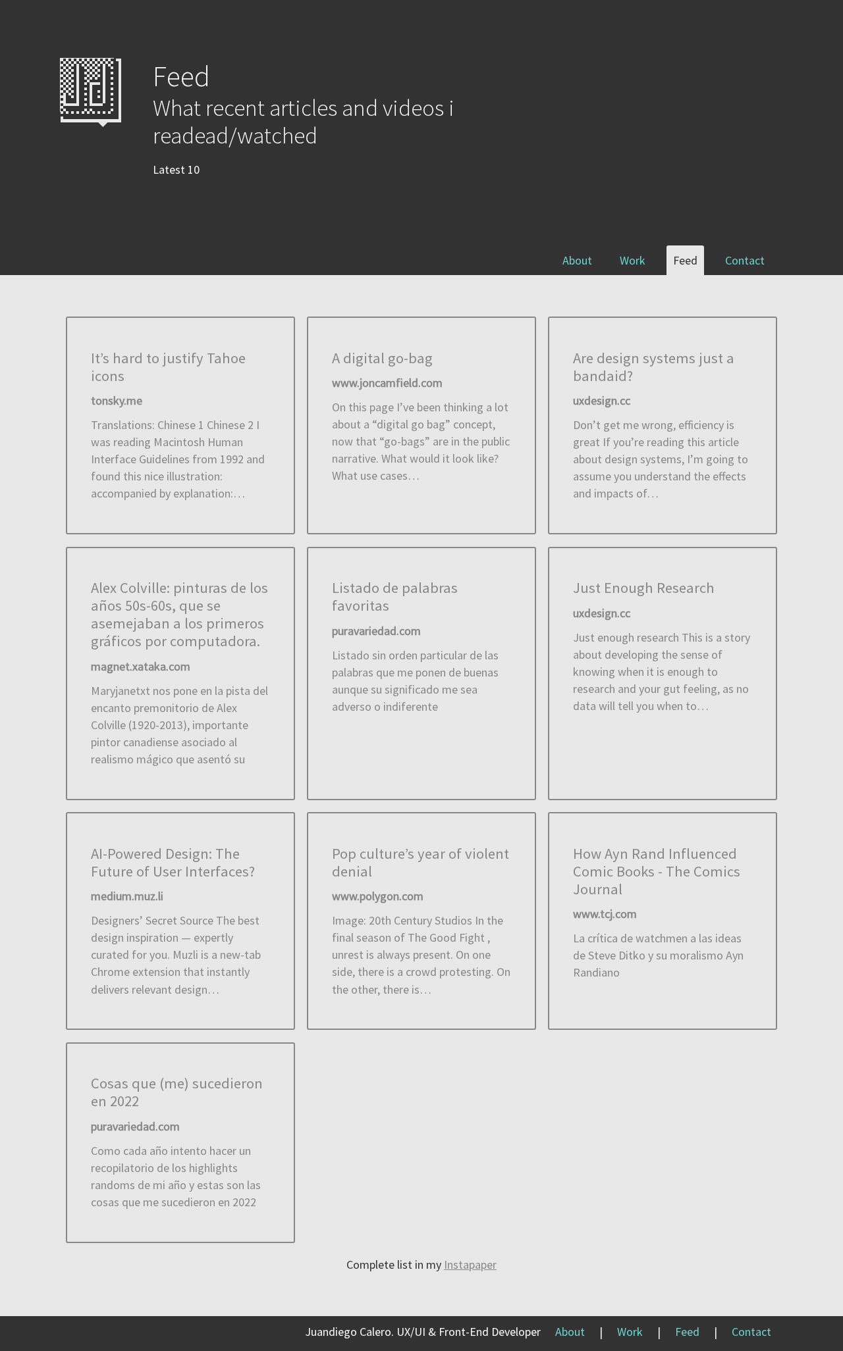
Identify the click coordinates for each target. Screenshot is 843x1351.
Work (632, 260)
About (577, 260)
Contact (745, 260)
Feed (685, 260)
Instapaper (470, 1264)
